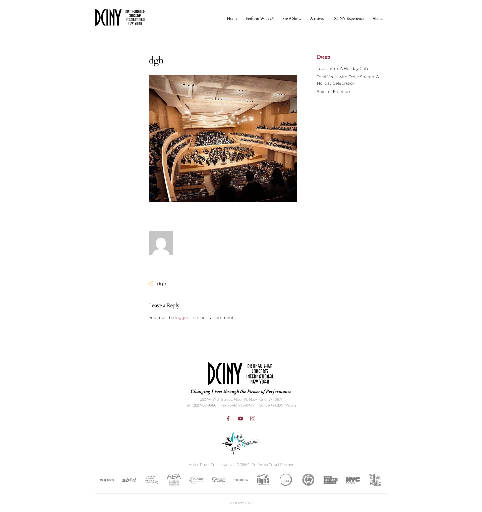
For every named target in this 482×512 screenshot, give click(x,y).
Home (232, 18)
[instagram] (253, 418)
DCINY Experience (348, 18)
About (378, 18)
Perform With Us (260, 18)
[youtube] (240, 418)
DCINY (238, 503)
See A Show (291, 18)
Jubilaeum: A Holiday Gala (342, 68)
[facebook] (228, 418)
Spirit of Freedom (334, 91)
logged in (184, 317)
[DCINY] (120, 22)
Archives (317, 18)
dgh (161, 283)
